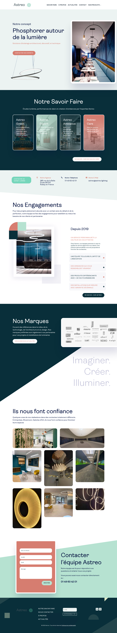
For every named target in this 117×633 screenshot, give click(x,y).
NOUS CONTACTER (45, 612)
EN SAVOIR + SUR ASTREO (93, 295)
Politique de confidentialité (69, 625)
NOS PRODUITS (94, 5)
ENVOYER (47, 583)
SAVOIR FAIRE (52, 5)
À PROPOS (62, 5)
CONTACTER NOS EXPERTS (24, 53)
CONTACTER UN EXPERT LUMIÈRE (19, 180)
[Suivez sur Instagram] (100, 609)
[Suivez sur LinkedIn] (97, 609)
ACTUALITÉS (72, 5)
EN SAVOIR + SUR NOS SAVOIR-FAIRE (87, 159)
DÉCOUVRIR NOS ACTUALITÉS (25, 341)
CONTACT (83, 5)
